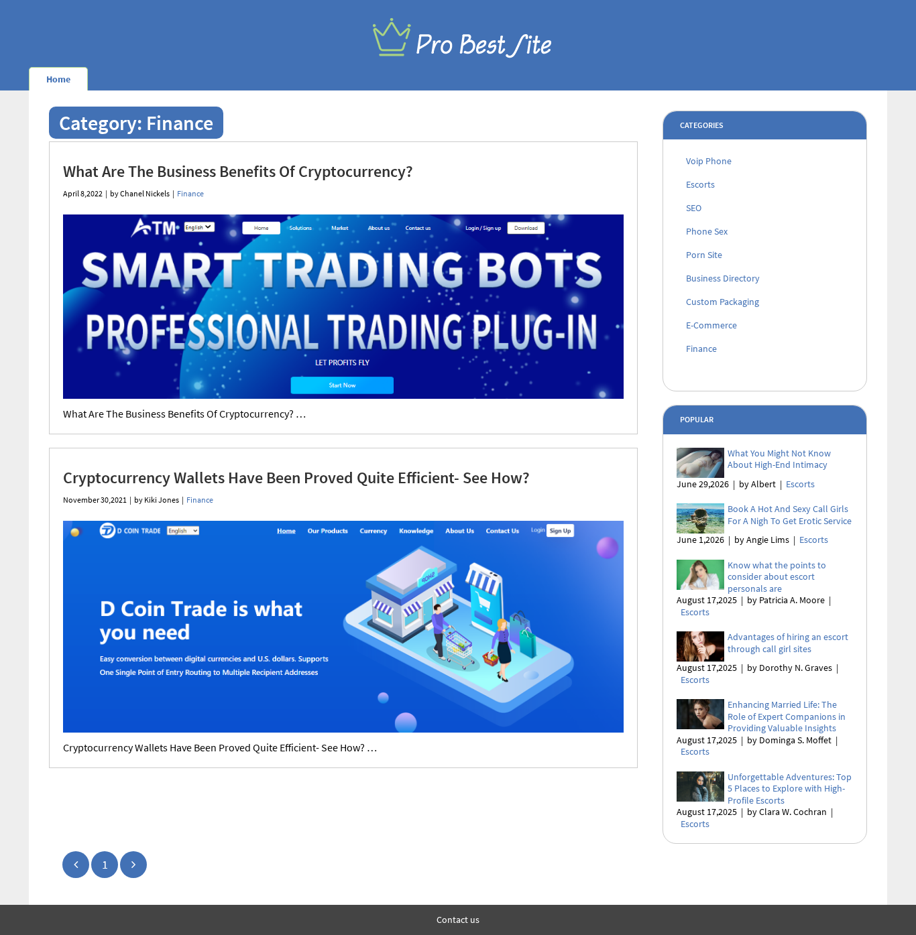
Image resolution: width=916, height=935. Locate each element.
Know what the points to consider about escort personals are (777, 577)
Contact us (458, 920)
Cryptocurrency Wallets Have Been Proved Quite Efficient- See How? (296, 477)
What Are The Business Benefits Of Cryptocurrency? (238, 171)
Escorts (800, 484)
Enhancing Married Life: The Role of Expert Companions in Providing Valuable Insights (787, 716)
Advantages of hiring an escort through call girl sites (788, 643)
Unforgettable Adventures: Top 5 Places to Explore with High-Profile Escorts (790, 788)
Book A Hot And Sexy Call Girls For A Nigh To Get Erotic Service (790, 515)
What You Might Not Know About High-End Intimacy (779, 459)
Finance (190, 193)
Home (58, 79)
